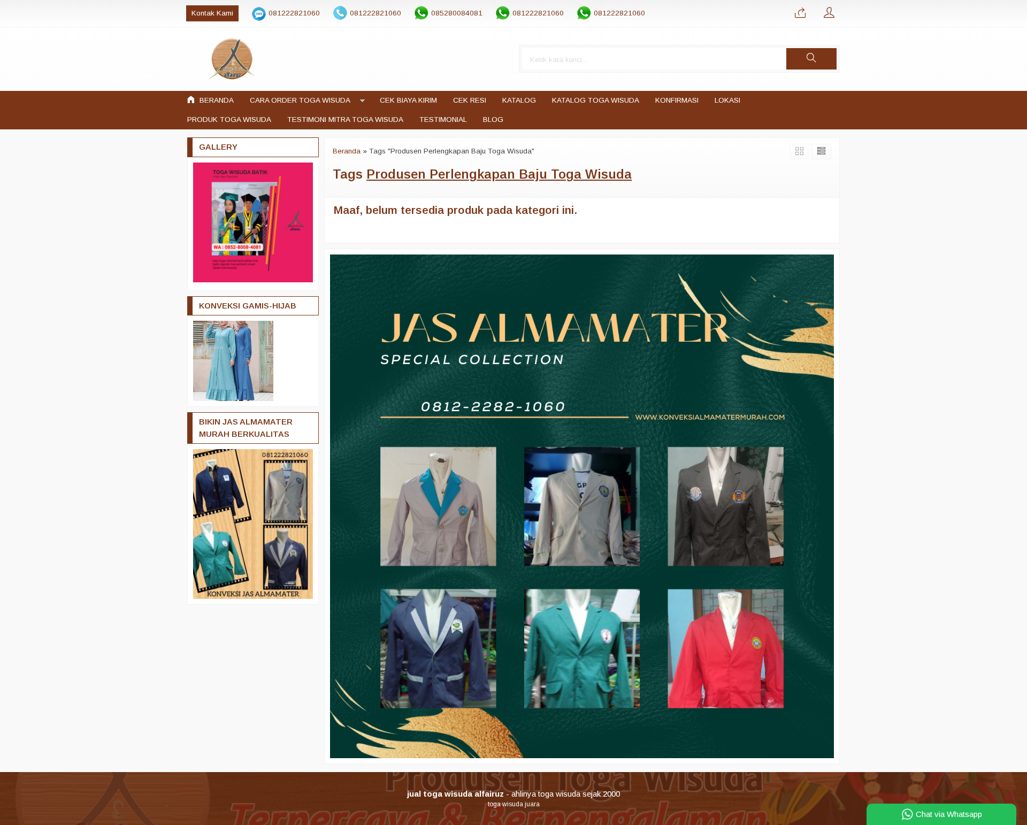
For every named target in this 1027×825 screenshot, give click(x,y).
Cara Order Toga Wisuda (300, 100)
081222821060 (294, 13)
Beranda (215, 100)
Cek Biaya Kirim (408, 100)
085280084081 (456, 13)
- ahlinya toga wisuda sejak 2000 (513, 793)
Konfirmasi (677, 100)
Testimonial (443, 119)
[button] (811, 59)
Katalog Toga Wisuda (595, 100)
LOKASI (727, 100)
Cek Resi (469, 100)
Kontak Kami (212, 13)
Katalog (519, 100)
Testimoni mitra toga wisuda (345, 119)
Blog (493, 119)
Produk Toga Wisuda (229, 119)
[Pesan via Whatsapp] (800, 13)
